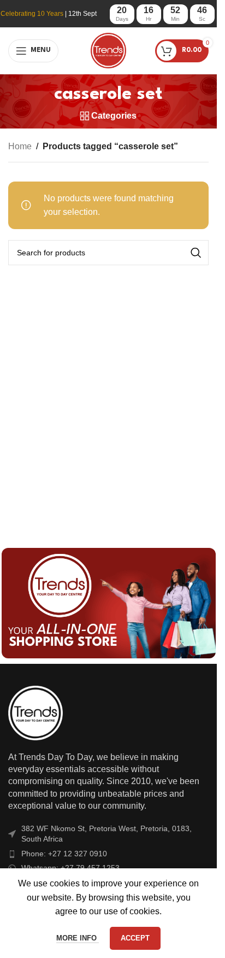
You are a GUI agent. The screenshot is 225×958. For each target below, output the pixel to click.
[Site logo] (108, 50)
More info (77, 938)
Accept (135, 938)
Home (20, 146)
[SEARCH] (196, 252)
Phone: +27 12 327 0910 (64, 853)
